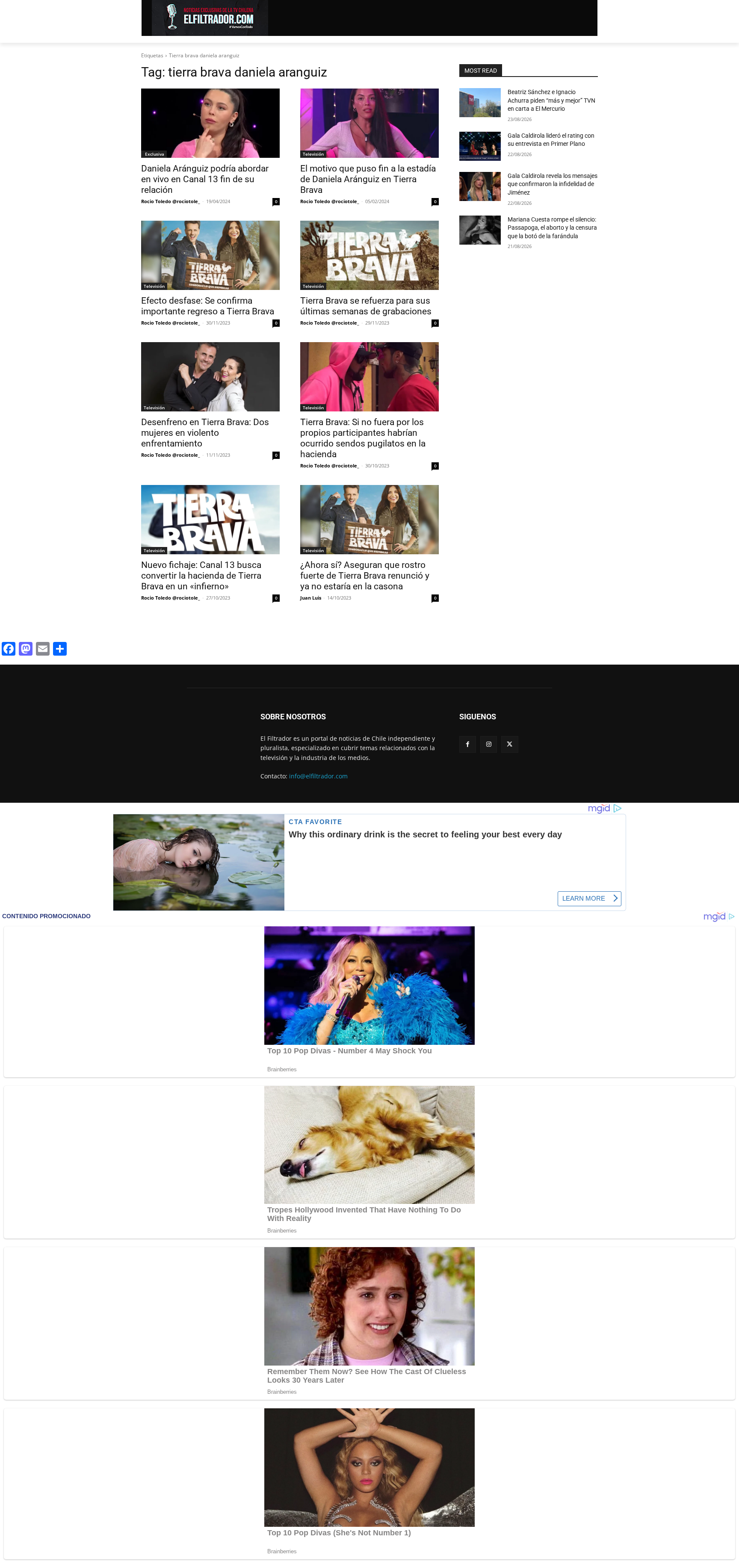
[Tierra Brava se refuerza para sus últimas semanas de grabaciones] (369, 255)
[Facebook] (467, 744)
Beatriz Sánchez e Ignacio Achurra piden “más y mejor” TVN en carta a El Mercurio (551, 100)
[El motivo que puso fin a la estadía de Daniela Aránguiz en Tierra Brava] (369, 123)
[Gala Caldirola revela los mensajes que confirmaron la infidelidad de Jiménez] (480, 186)
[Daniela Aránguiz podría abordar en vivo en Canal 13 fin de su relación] (210, 123)
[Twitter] (509, 744)
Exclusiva (154, 154)
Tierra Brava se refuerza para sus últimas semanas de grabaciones (366, 306)
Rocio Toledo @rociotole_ (170, 201)
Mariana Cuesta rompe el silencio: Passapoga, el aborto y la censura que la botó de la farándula (552, 227)
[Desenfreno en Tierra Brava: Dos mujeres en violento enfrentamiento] (210, 376)
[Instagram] (488, 744)
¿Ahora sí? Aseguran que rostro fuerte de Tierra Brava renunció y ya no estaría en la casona (364, 575)
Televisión (313, 154)
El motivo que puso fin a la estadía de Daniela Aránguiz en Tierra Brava (368, 179)
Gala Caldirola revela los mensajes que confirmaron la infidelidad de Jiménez (552, 184)
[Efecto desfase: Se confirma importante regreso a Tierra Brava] (210, 255)
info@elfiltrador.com (318, 776)
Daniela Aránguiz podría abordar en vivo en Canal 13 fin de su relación (205, 179)
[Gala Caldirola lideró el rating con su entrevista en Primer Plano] (480, 146)
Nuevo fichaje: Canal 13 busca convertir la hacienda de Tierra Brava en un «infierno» (201, 575)
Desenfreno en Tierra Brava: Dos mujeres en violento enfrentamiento (205, 433)
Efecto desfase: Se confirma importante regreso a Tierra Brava (207, 306)
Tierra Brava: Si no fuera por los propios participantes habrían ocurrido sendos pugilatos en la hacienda (363, 438)
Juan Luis (310, 597)
